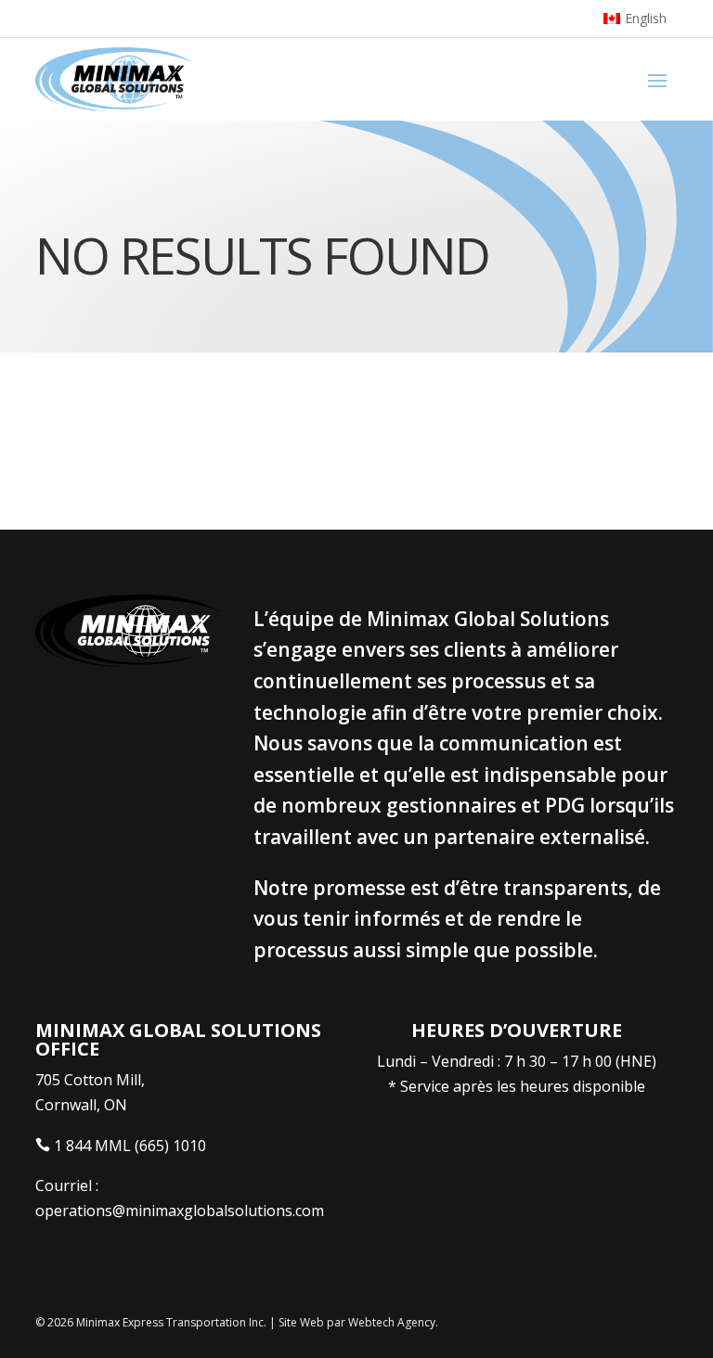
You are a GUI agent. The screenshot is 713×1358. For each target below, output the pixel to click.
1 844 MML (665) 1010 (130, 1145)
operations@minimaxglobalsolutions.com (179, 1210)
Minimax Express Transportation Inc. (172, 1322)
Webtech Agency (391, 1322)
